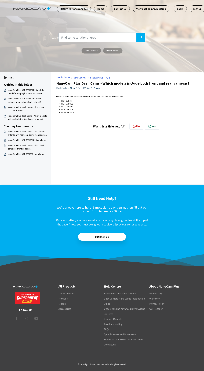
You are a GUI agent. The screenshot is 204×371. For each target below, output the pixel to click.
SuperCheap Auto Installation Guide (123, 339)
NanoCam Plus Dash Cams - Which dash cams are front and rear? (26, 147)
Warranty (154, 298)
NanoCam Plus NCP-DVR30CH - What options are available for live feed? (24, 100)
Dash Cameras (66, 293)
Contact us (120, 8)
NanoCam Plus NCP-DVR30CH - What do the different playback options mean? (26, 92)
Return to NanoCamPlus (73, 8)
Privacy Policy (156, 303)
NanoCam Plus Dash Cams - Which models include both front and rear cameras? (27, 117)
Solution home (63, 77)
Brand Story (155, 293)
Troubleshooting (113, 324)
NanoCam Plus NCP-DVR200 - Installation (26, 154)
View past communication (151, 8)
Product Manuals (113, 319)
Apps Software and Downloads (120, 334)
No (138, 126)
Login (180, 8)
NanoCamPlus (91, 50)
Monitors (63, 298)
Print (11, 77)
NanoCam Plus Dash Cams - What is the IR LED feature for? (27, 109)
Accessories (64, 308)
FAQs (106, 329)
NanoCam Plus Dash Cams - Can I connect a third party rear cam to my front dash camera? (27, 133)
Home (100, 8)
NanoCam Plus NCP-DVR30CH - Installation (27, 140)
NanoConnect (112, 50)
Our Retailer (156, 308)
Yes (154, 126)
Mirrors (62, 303)
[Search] (141, 37)
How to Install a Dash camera (120, 293)
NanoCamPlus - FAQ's (100, 77)
